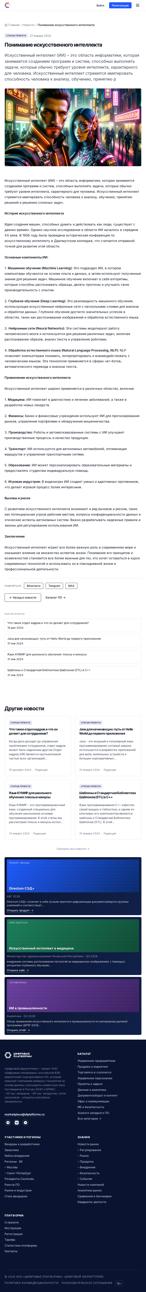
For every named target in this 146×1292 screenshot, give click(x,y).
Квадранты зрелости (92, 1202)
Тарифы (10, 1239)
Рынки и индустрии (18, 1190)
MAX (71, 585)
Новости (28, 25)
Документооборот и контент (97, 1095)
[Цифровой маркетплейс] (36, 1055)
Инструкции (13, 1228)
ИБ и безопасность (91, 1107)
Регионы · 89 (13, 1161)
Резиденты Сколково (19, 1179)
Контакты (11, 1251)
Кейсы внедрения (17, 1155)
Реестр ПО (12, 1184)
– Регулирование (89, 1150)
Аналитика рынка (90, 1190)
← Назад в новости (22, 597)
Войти (100, 5)
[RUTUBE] (25, 1122)
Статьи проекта (16, 35)
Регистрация (120, 5)
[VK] (16, 1122)
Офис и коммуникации (93, 1101)
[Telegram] (8, 1122)
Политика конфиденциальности (31, 1282)
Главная (13, 25)
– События (85, 1179)
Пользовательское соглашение (86, 1282)
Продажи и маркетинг (93, 1066)
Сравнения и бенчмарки (95, 1196)
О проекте (12, 1222)
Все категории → (89, 1118)
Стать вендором (16, 1196)
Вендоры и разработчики (22, 1144)
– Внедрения (86, 1167)
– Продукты (86, 1161)
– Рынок (83, 1155)
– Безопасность (88, 1173)
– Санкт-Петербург (18, 1173)
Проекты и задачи (90, 1084)
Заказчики (12, 1150)
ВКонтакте (33, 585)
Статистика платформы (21, 1245)
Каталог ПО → (56, 597)
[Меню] (137, 5)
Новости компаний (91, 1184)
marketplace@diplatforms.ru (24, 1114)
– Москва (11, 1167)
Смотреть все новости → (73, 848)
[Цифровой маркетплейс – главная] (8, 5)
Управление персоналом (95, 1078)
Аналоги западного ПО (93, 1113)
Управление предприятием (96, 1061)
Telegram (54, 585)
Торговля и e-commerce (94, 1072)
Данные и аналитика (92, 1090)
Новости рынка (88, 1144)
